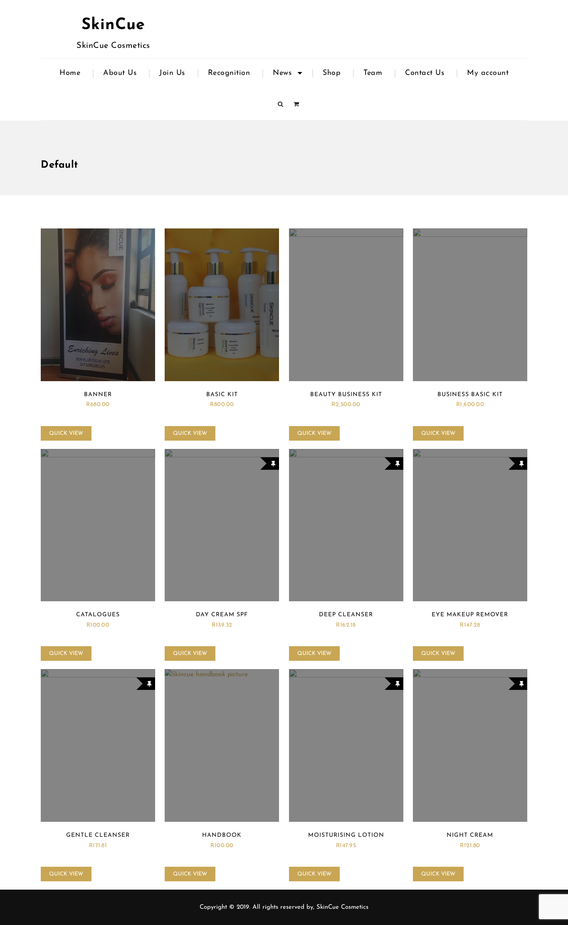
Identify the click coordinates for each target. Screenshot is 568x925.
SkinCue (113, 25)
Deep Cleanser (346, 615)
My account (488, 73)
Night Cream (470, 835)
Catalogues (98, 615)
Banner (98, 395)
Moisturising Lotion (346, 835)
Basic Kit (222, 395)
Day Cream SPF (222, 615)
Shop (332, 73)
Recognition (229, 73)
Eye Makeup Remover (470, 615)
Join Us (172, 73)
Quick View (66, 433)
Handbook (222, 835)
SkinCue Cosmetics (342, 907)
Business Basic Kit (470, 395)
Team (372, 73)
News (282, 73)
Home (69, 73)
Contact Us (424, 73)
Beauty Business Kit (346, 395)
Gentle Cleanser (98, 835)
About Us (119, 73)
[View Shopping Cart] (296, 105)
